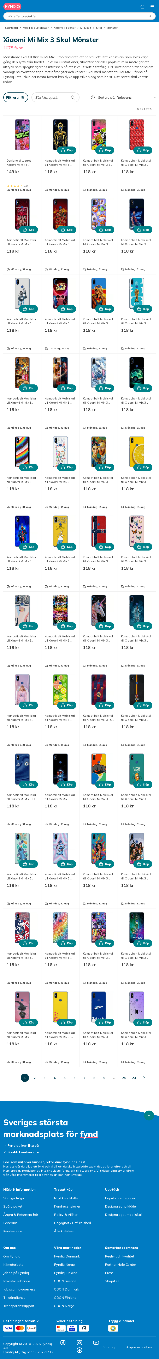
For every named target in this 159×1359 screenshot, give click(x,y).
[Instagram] (79, 1342)
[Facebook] (79, 1350)
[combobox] (79, 16)
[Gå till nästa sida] (144, 1078)
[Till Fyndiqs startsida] (12, 7)
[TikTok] (63, 1342)
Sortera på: (106, 97)
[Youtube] (96, 1342)
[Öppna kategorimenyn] (152, 7)
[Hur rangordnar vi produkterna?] (92, 97)
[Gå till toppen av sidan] (149, 1115)
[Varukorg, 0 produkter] (142, 7)
